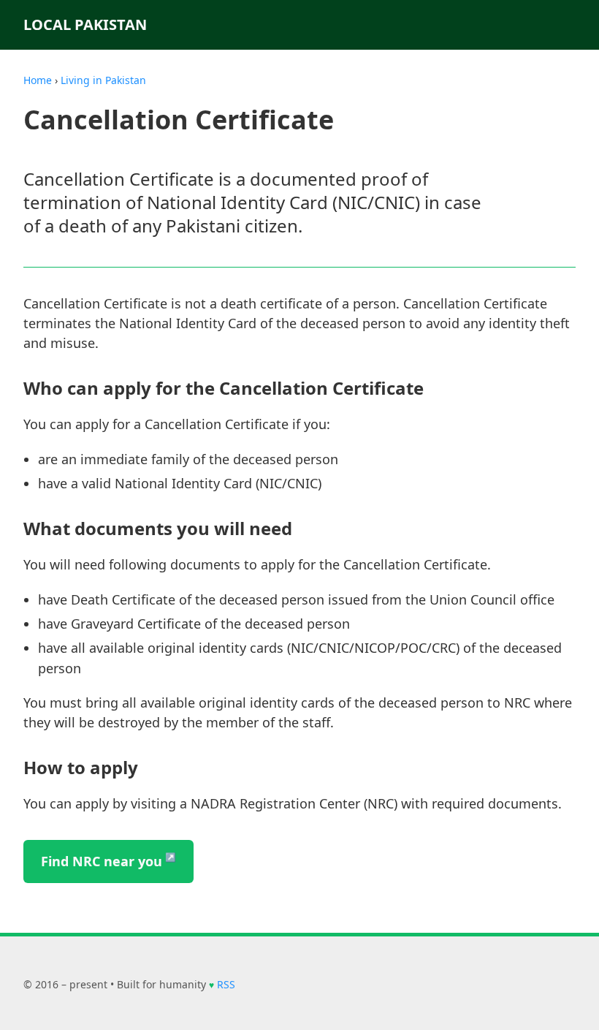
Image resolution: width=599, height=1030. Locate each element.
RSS (226, 984)
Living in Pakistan (103, 80)
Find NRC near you (101, 861)
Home (37, 80)
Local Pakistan (85, 24)
